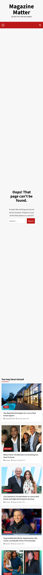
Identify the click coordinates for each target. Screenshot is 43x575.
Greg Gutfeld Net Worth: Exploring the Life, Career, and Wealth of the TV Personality (20, 539)
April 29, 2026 (22, 419)
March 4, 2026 (17, 544)
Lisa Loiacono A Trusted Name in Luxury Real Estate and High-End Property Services (21, 497)
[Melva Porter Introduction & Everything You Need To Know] (22, 438)
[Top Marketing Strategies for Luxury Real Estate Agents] (22, 396)
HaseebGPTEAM (10, 419)
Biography (7, 449)
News (6, 407)
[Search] (40, 25)
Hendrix (7, 460)
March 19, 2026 (17, 460)
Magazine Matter (21, 9)
